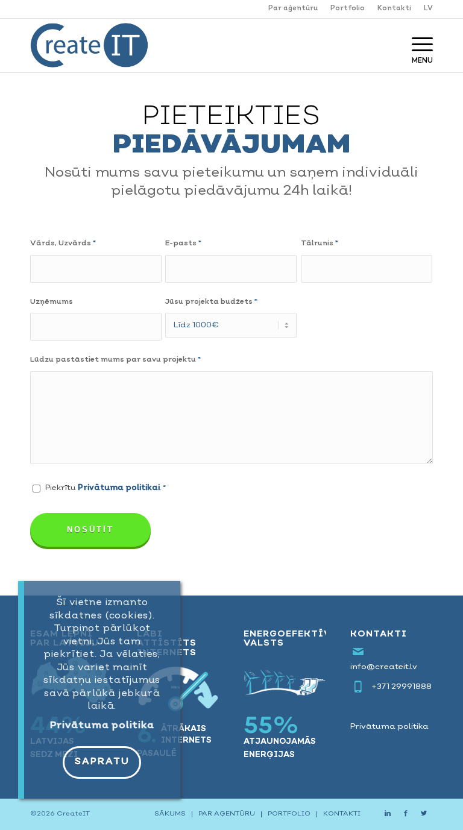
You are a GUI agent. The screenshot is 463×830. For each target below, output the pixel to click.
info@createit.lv (383, 667)
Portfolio (347, 8)
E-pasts (183, 243)
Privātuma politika (389, 727)
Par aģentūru (293, 8)
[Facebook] (406, 814)
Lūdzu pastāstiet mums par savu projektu (115, 359)
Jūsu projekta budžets (211, 302)
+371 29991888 (401, 687)
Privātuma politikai (119, 488)
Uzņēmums (51, 302)
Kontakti (394, 8)
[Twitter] (424, 814)
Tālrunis (319, 243)
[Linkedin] (388, 814)
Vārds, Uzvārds (63, 243)
